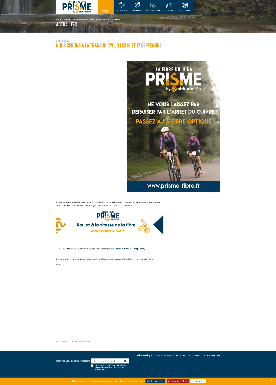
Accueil (59, 20)
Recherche (213, 355)
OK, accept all (156, 381)
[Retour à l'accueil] (77, 7)
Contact (197, 355)
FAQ (185, 355)
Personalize (198, 381)
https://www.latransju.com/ (130, 248)
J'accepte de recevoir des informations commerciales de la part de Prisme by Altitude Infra (110, 367)
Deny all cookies (178, 381)
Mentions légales (167, 355)
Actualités (68, 20)
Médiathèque (145, 355)
